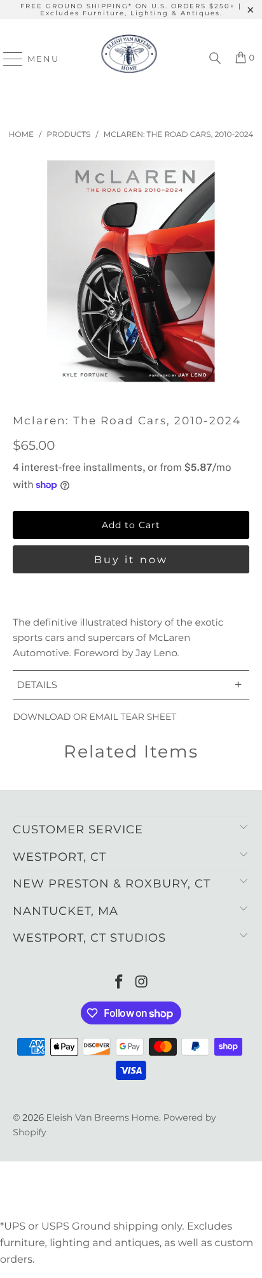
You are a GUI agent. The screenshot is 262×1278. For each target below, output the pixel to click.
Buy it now (131, 560)
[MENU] (7, 58)
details (129, 684)
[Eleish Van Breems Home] (129, 59)
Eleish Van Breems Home (102, 1117)
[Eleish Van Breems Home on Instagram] (141, 982)
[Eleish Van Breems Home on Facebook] (118, 982)
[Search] (215, 58)
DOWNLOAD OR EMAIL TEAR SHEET (94, 716)
